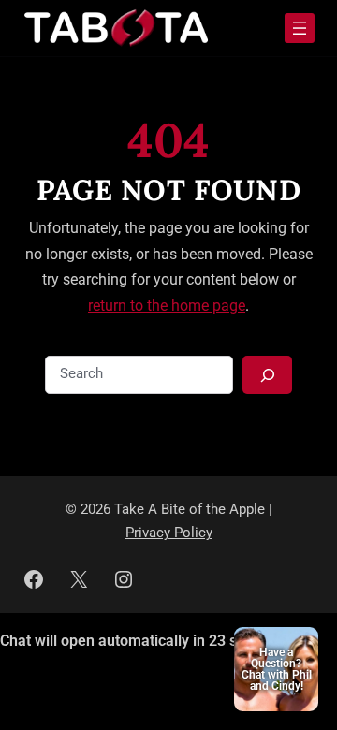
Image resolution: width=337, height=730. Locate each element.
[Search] (267, 375)
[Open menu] (300, 28)
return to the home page (166, 305)
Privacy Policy (168, 533)
